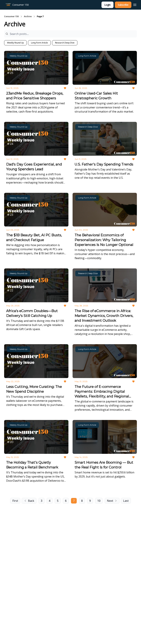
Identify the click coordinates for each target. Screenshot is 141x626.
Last (126, 501)
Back (31, 501)
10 (98, 501)
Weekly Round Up (15, 42)
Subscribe (123, 4)
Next (110, 501)
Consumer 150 (11, 16)
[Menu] (135, 4)
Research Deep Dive (64, 42)
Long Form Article (39, 42)
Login (107, 4)
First (15, 501)
